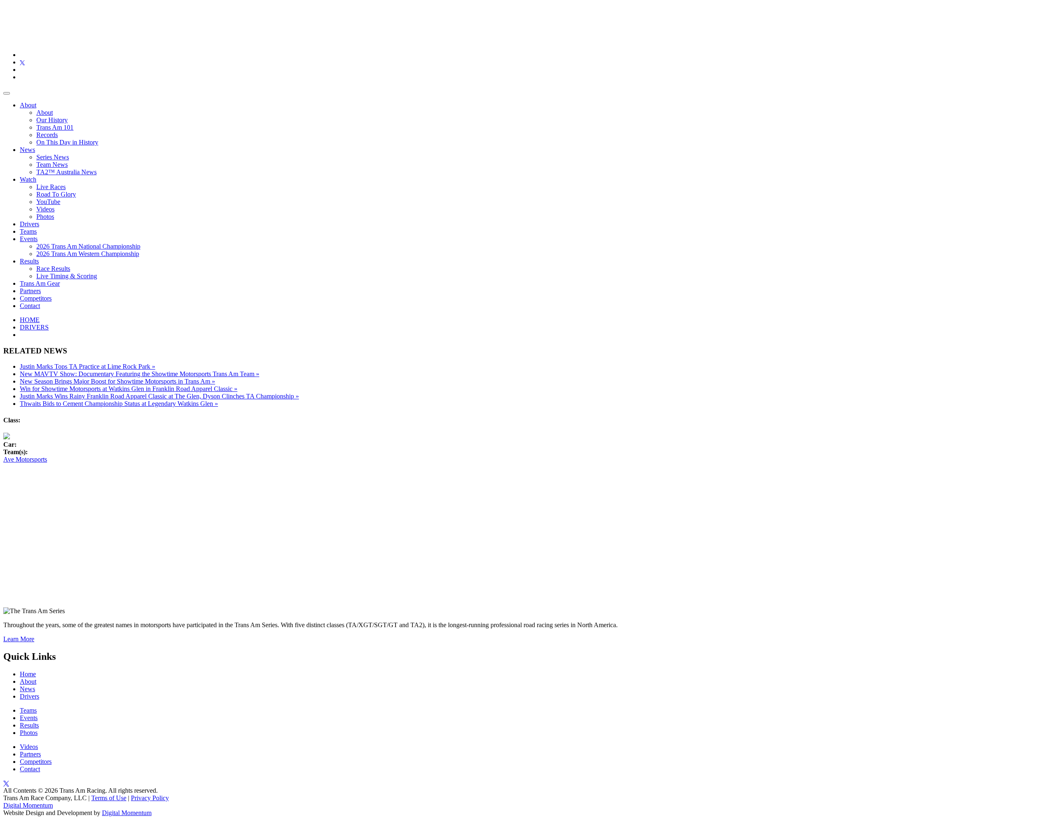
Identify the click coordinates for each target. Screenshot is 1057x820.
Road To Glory (56, 194)
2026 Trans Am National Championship (88, 246)
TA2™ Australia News (66, 171)
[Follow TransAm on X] (22, 62)
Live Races (51, 186)
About (28, 105)
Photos (45, 216)
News (27, 149)
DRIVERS (34, 327)
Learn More (18, 638)
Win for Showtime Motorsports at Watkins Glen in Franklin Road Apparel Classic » (128, 388)
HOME (30, 319)
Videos (45, 209)
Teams (28, 231)
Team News (52, 164)
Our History (52, 119)
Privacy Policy (150, 797)
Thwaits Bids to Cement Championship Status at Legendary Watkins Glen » (119, 403)
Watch (28, 179)
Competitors (36, 298)
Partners (30, 290)
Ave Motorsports (25, 459)
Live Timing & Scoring (66, 276)
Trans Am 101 (54, 127)
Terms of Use (108, 797)
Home (28, 674)
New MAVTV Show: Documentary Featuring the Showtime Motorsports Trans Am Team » (139, 373)
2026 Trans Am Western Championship (87, 253)
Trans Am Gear (40, 283)
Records (47, 134)
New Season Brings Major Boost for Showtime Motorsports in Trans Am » (117, 381)
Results (29, 261)
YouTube (48, 201)
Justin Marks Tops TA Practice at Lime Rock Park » (87, 366)
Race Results (53, 268)
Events (29, 238)
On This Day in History (67, 142)
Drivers (29, 224)
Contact (30, 305)
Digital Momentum (28, 805)
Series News (52, 157)
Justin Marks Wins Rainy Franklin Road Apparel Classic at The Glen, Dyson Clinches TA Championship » (159, 396)
